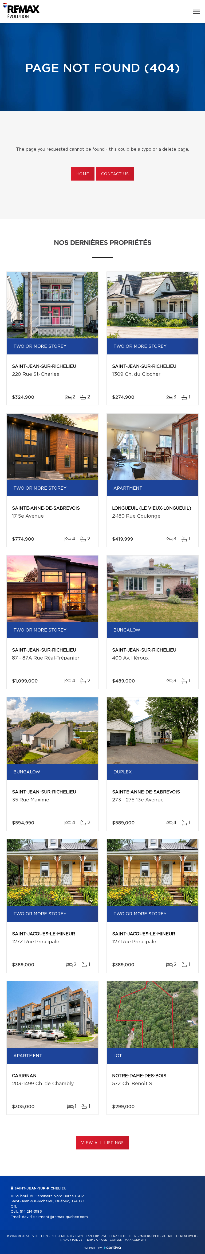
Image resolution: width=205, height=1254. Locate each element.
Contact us (115, 174)
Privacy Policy (70, 1240)
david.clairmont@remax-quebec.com (55, 1217)
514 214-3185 (31, 1211)
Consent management (128, 1240)
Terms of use (96, 1240)
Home (82, 174)
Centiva (112, 1247)
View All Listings (102, 1143)
